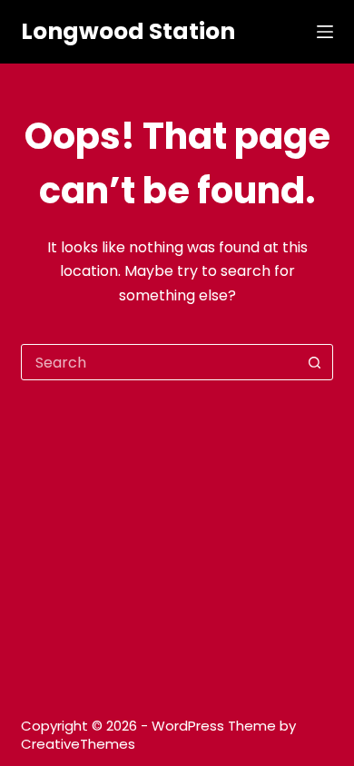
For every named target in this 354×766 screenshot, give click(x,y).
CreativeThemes (78, 743)
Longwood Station (128, 31)
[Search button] (315, 362)
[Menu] (325, 32)
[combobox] (159, 362)
